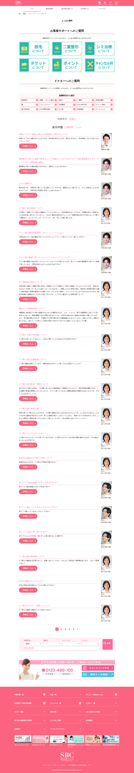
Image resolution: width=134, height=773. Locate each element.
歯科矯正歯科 (66, 8)
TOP (31, 8)
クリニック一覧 (55, 703)
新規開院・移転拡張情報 (22, 703)
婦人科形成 (25, 109)
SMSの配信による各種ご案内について (79, 765)
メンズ (101, 8)
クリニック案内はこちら (94, 694)
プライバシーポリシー (60, 765)
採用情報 (89, 720)
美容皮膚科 (49, 8)
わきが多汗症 (82, 104)
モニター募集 (19, 712)
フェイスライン (45, 104)
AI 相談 (99, 4)
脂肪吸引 (24, 100)
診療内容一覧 (19, 694)
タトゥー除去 (100, 104)
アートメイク (100, 109)
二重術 (79, 100)
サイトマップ (47, 765)
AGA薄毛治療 (45, 109)
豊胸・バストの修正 (47, 100)
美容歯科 (80, 109)
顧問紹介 (17, 729)
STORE (105, 4)
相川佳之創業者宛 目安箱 (23, 720)
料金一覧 (53, 694)
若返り (24, 13)
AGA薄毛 (84, 8)
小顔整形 (62, 104)
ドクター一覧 (90, 703)
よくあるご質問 (55, 720)
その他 (61, 109)
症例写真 (53, 712)
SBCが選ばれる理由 (93, 712)
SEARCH (111, 4)
